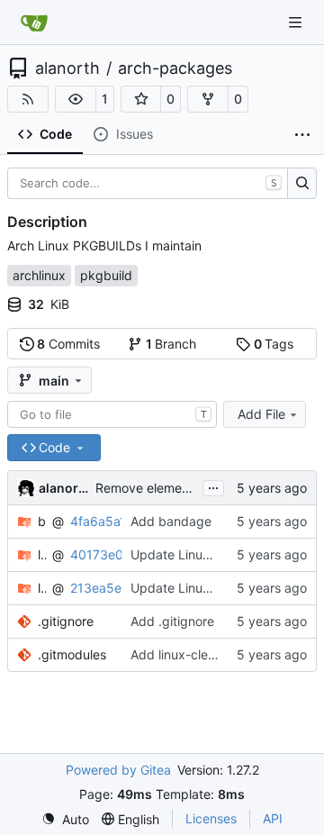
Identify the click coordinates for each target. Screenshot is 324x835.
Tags (274, 343)
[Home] (34, 22)
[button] (75, 99)
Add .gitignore (172, 621)
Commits (68, 343)
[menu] (65, 819)
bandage (42, 521)
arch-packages (175, 68)
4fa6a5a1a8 (105, 521)
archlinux (39, 275)
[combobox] (112, 414)
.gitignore (66, 621)
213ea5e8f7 (105, 587)
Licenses (211, 818)
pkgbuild (106, 275)
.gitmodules (72, 654)
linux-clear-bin (42, 554)
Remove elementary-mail (168, 487)
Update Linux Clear (187, 554)
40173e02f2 (106, 554)
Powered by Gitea (118, 769)
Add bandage (171, 521)
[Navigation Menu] (297, 22)
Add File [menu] (261, 414)
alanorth (67, 68)
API (273, 818)
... (213, 486)
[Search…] (302, 184)
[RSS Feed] (28, 99)
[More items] (302, 135)
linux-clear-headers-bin (42, 587)
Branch (171, 343)
